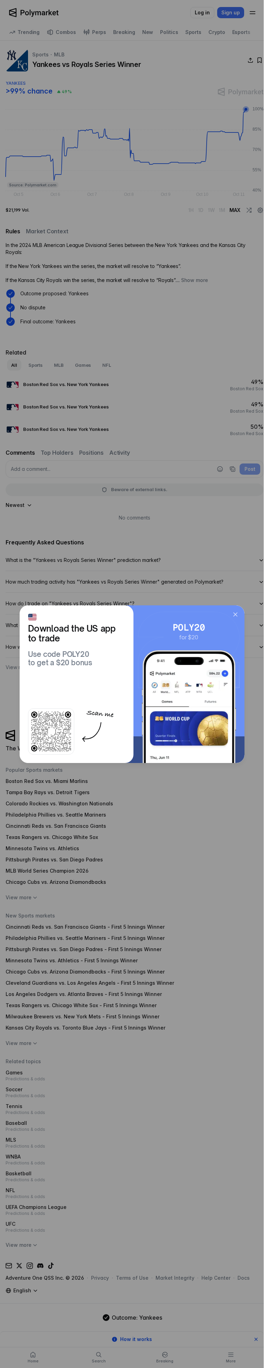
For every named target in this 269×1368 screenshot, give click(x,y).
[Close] (235, 614)
